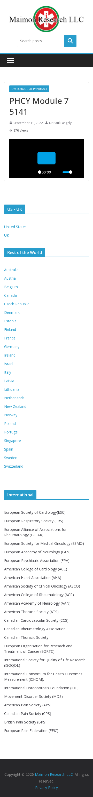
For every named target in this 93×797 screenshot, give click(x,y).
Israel (8, 363)
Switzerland (13, 466)
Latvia (9, 380)
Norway (10, 414)
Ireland (10, 355)
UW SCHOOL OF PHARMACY (29, 89)
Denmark (12, 312)
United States (15, 226)
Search (70, 41)
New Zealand (15, 406)
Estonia (10, 320)
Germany (11, 346)
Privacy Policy (46, 787)
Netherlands (14, 397)
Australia (11, 269)
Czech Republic (16, 303)
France (10, 338)
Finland (10, 329)
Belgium (11, 286)
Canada (10, 295)
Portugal (11, 432)
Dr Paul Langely (60, 123)
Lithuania (11, 389)
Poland (10, 423)
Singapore (12, 440)
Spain (8, 449)
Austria (10, 278)
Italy (7, 372)
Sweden (10, 457)
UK (6, 235)
